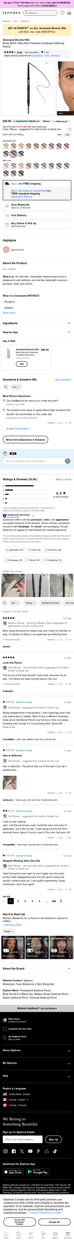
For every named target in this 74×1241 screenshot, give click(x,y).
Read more (9, 727)
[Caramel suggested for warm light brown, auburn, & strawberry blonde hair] (36, 146)
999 (54, 901)
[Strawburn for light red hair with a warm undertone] (21, 146)
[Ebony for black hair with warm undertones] (13, 173)
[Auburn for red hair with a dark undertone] (43, 166)
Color (47, 55)
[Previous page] (4, 901)
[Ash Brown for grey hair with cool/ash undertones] (66, 146)
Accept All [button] (54, 1222)
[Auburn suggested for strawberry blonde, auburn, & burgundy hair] (43, 146)
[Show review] (13, 585)
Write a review (63, 479)
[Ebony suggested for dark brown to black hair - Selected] (13, 154)
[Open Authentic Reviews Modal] (33, 515)
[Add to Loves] (69, 129)
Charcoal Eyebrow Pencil (43, 997)
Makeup (6, 21)
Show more (9, 312)
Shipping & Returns (21, 196)
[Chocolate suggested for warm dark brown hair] (51, 146)
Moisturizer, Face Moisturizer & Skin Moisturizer (29, 984)
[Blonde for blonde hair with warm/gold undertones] (6, 166)
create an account (32, 190)
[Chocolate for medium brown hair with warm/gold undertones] (51, 166)
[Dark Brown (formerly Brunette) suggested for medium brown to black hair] (6, 154)
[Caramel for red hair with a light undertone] (36, 166)
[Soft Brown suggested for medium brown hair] (28, 146)
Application (37, 55)
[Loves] (62, 12)
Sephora (28, 980)
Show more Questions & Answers (25, 439)
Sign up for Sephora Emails (19, 1132)
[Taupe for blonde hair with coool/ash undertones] (13, 166)
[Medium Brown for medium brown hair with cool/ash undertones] (59, 166)
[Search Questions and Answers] (6, 387)
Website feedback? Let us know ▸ (37, 1008)
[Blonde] (6, 146)
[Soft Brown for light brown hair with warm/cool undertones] (28, 166)
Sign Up (53, 1139)
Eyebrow (25, 21)
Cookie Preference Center (45, 1212)
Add (22, 363)
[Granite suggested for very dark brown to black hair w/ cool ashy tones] (21, 154)
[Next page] (61, 901)
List (67, 134)
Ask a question (32, 52)
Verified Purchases (50, 602)
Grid (59, 134)
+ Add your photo (12, 924)
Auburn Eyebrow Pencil (15, 997)
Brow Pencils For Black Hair (18, 994)
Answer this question (17, 428)
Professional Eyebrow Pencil (35, 990)
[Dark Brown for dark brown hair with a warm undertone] (6, 173)
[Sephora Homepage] (11, 12)
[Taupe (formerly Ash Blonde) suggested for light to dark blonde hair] (13, 146)
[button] (28, 1213)
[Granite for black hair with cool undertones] (21, 173)
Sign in (15, 190)
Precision (55, 55)
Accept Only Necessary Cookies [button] (19, 1221)
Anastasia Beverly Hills (16, 39)
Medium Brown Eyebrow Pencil (51, 994)
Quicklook (8, 357)
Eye (15, 21)
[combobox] (40, 13)
